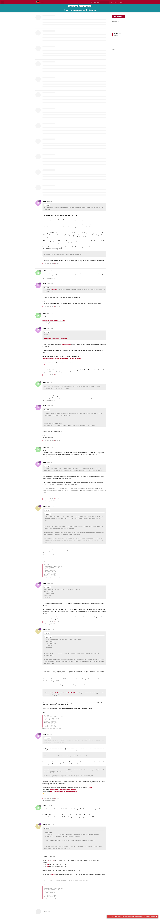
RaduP (47, 205)
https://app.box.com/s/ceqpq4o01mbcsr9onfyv (63, 791)
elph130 (90, 787)
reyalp (47, 510)
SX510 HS (53, 274)
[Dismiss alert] (156, 916)
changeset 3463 (66, 344)
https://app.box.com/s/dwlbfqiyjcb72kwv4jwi (63, 789)
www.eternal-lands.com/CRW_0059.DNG (53, 320)
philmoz (48, 587)
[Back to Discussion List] (2, 2)
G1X (53, 860)
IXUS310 (53, 874)
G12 (48, 860)
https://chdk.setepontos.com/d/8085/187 (62, 617)
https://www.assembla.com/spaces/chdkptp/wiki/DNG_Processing (61, 358)
